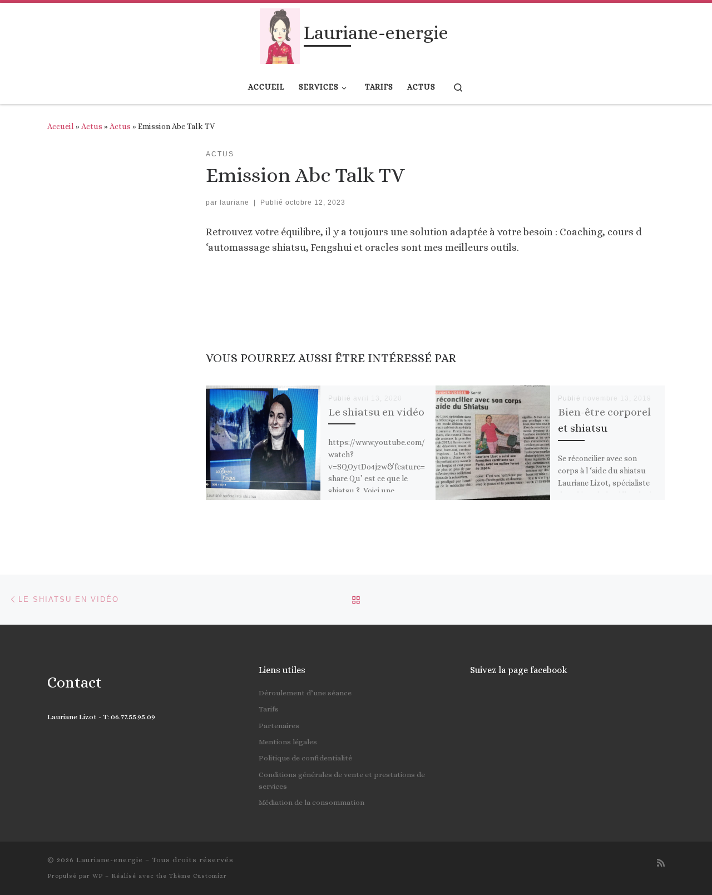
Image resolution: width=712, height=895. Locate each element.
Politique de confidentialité (305, 758)
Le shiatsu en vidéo (376, 412)
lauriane (234, 202)
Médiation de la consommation (311, 802)
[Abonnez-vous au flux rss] (661, 863)
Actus (91, 126)
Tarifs (269, 709)
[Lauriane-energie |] (279, 34)
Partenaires (279, 725)
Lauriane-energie (109, 860)
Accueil (60, 126)
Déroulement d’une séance (305, 693)
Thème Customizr (198, 875)
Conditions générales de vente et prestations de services (342, 780)
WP (97, 875)
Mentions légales (288, 742)
